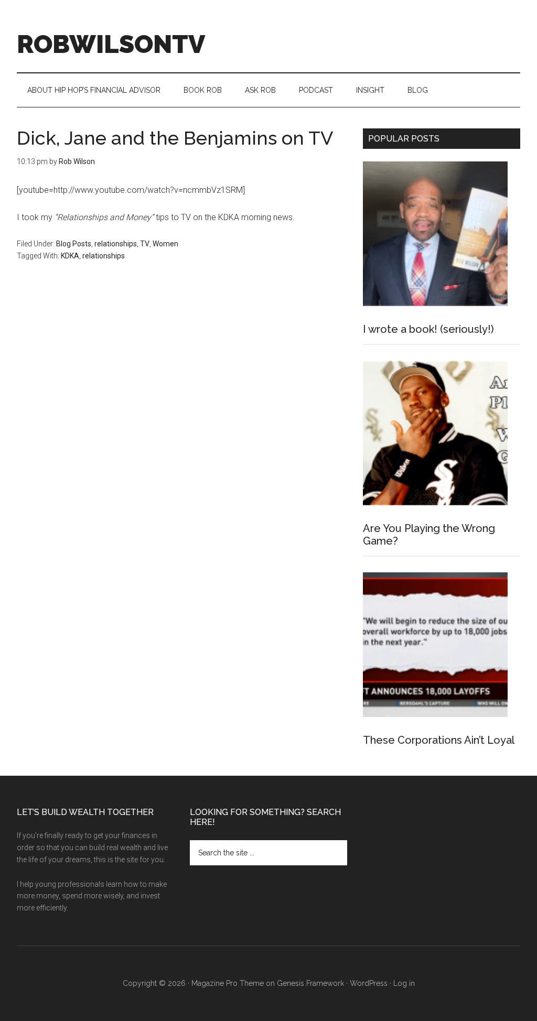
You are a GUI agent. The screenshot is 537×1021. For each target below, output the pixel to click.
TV (144, 244)
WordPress (369, 983)
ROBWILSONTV (111, 44)
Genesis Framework (310, 983)
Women (165, 244)
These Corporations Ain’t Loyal (438, 740)
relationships (115, 244)
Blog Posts (73, 244)
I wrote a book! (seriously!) (428, 329)
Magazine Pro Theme (227, 983)
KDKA (70, 256)
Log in (404, 983)
